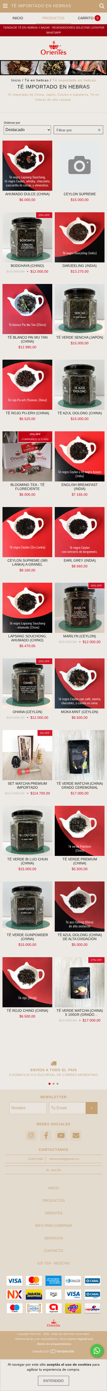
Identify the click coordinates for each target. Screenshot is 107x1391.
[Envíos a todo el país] (53, 1063)
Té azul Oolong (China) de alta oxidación (79, 937)
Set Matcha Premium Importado (27, 785)
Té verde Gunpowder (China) (27, 937)
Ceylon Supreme (80, 194)
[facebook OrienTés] (46, 1135)
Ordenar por (12, 123)
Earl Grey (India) (80, 560)
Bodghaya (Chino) (27, 266)
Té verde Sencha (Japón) (79, 337)
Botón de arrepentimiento (54, 1343)
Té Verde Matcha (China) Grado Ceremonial (79, 785)
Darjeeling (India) (79, 266)
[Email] (76, 1135)
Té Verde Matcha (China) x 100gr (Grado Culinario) (79, 1013)
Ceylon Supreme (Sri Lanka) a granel (27, 562)
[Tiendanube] (53, 1352)
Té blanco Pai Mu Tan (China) (27, 339)
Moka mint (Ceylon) (79, 712)
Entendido (53, 1381)
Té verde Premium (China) (79, 861)
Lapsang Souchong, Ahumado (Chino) (27, 638)
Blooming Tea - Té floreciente (27, 487)
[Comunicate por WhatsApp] (96, 1350)
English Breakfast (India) (79, 487)
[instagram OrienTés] (31, 1135)
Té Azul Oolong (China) (79, 413)
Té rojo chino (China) (27, 1011)
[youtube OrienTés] (61, 1135)
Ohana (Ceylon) (27, 712)
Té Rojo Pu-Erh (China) (27, 413)
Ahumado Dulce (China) (27, 194)
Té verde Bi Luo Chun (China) (27, 861)
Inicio (16, 80)
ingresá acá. (85, 1338)
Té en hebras (37, 80)
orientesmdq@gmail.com (64, 1158)
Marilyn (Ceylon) (79, 636)
